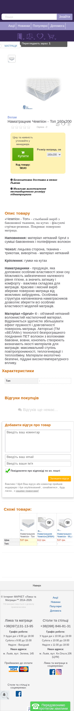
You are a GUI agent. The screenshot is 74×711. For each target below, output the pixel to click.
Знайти (64, 17)
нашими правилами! (27, 490)
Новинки (55, 602)
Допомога (55, 610)
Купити (23, 156)
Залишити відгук (59, 478)
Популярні (55, 606)
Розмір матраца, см (49, 149)
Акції (55, 597)
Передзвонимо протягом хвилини (53, 706)
